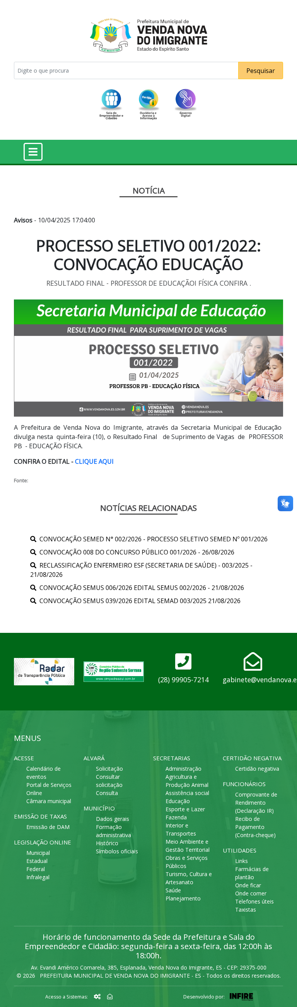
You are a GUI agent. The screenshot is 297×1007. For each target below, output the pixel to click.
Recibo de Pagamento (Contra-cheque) (255, 827)
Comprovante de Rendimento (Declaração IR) (256, 802)
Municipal (38, 852)
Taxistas (245, 909)
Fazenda (176, 817)
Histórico (107, 843)
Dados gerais (112, 818)
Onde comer (250, 893)
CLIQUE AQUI (94, 461)
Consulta (107, 793)
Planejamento (183, 898)
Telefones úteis (254, 901)
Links (241, 861)
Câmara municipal (48, 801)
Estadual (37, 861)
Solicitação (109, 768)
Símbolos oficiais (117, 851)
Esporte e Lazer (185, 809)
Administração (183, 768)
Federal (35, 869)
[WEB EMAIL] (110, 996)
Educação (178, 801)
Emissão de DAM (48, 827)
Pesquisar (260, 70)
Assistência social (187, 793)
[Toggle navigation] (33, 152)
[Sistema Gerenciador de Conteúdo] (98, 996)
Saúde (173, 890)
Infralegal (38, 877)
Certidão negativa (257, 768)
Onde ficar (248, 885)
